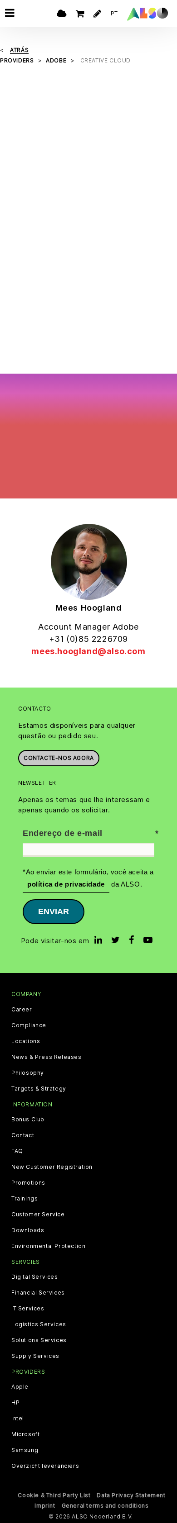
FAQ (17, 1151)
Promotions (28, 1183)
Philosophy (27, 1073)
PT (114, 13)
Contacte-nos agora (59, 757)
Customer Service (38, 1214)
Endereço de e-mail (63, 833)
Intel (17, 1418)
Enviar (53, 911)
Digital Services (34, 1277)
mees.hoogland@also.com (88, 651)
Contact (22, 1135)
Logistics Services (38, 1324)
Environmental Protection (48, 1246)
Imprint (44, 1505)
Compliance (28, 1025)
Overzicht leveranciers (45, 1466)
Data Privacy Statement (131, 1495)
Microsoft (25, 1434)
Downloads (27, 1230)
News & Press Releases (46, 1057)
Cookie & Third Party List (54, 1495)
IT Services (27, 1308)
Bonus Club (27, 1119)
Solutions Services (39, 1340)
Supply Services (35, 1356)
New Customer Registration (52, 1167)
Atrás (19, 50)
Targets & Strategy (38, 1089)
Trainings (24, 1199)
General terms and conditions (105, 1505)
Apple (20, 1387)
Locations (25, 1041)
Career (21, 1009)
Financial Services (38, 1293)
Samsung (24, 1450)
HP (15, 1403)
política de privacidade (66, 884)
